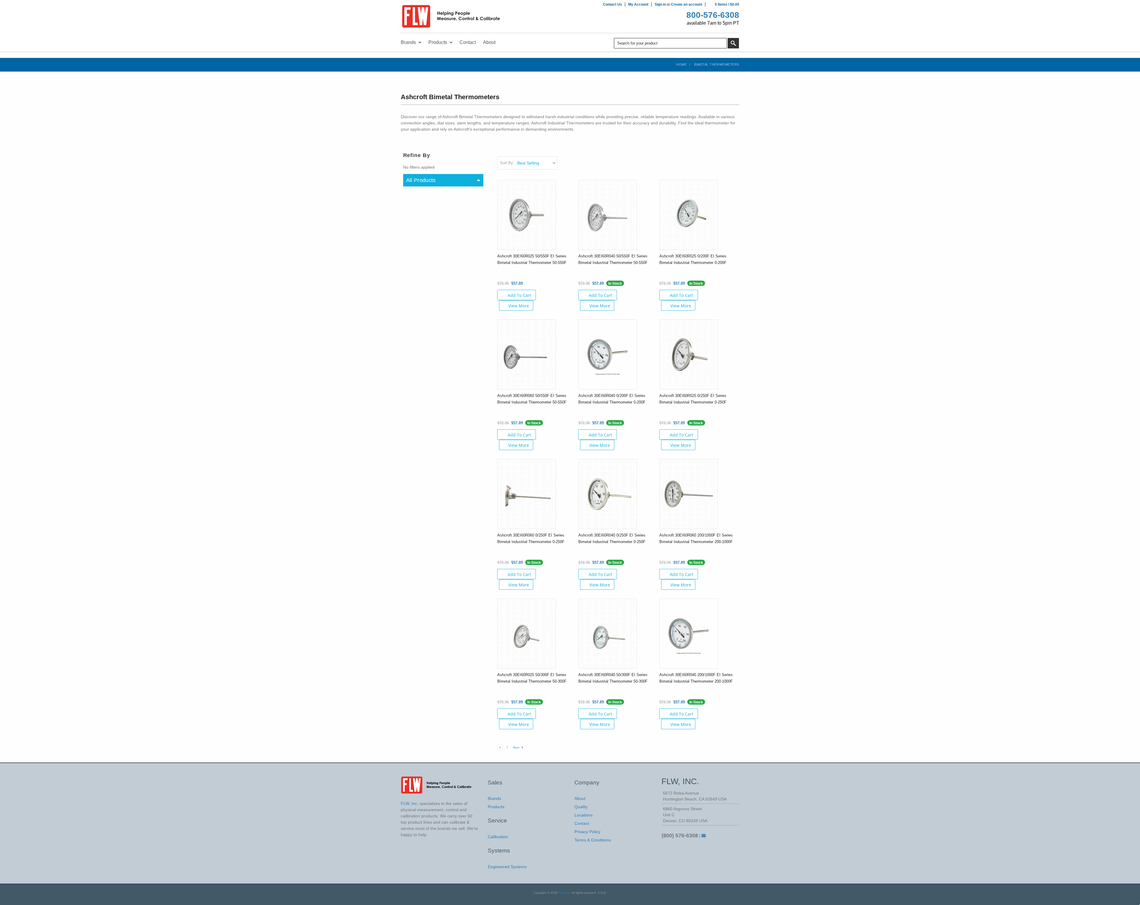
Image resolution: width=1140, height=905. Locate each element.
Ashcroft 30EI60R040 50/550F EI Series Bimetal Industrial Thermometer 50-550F (612, 259)
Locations (583, 815)
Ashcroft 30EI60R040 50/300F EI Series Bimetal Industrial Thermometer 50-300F (612, 678)
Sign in (660, 4)
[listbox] (537, 163)
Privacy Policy (587, 831)
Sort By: (507, 163)
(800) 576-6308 (679, 835)
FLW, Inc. (564, 892)
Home (681, 64)
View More (518, 305)
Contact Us (612, 4)
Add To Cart (519, 295)
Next (516, 747)
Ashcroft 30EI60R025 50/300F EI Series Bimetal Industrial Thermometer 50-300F (531, 678)
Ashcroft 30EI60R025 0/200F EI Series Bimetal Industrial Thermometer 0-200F (692, 259)
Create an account (686, 4)
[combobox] (670, 43)
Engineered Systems (507, 866)
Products (496, 806)
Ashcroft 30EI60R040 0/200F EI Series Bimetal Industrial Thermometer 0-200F (611, 398)
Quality (581, 806)
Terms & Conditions (592, 840)
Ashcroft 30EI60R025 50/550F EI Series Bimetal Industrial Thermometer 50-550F (531, 259)
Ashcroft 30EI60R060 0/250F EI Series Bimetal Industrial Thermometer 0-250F (530, 538)
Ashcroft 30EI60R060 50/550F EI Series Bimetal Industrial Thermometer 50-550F (531, 398)
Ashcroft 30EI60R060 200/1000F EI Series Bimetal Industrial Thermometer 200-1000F (696, 538)
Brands (494, 798)
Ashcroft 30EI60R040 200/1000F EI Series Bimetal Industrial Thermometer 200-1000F (696, 678)
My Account (638, 4)
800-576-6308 (712, 15)
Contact (581, 823)
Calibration (498, 836)
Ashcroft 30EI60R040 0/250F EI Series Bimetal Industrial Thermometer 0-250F (611, 538)
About (579, 798)
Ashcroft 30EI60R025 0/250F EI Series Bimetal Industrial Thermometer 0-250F (692, 398)
